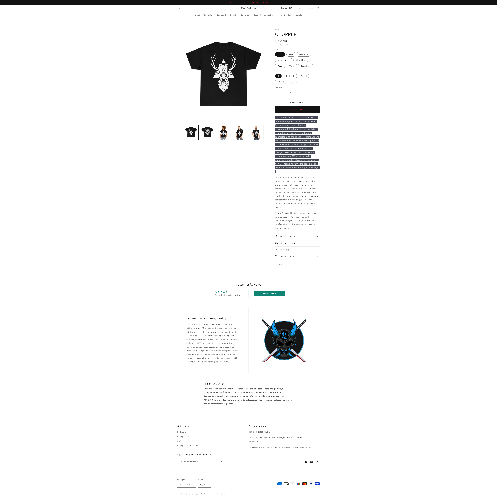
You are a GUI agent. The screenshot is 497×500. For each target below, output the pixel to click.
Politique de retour (185, 436)
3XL (299, 82)
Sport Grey (305, 66)
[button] (180, 8)
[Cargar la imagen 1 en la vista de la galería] (191, 132)
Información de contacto (216, 494)
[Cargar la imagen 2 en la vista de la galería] (207, 132)
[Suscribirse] (221, 462)
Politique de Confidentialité (189, 445)
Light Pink (303, 54)
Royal (280, 66)
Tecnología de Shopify (198, 494)
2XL (302, 76)
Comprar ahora (297, 109)
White (291, 66)
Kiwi (291, 54)
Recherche (181, 432)
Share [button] (280, 264)
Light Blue (300, 60)
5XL (279, 82)
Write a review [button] (269, 293)
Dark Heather (284, 60)
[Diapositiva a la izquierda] (180, 132)
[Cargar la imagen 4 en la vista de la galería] (239, 132)
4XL (312, 76)
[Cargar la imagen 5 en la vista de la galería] (256, 132)
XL (289, 82)
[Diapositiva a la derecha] (267, 132)
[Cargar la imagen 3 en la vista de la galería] (223, 132)
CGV (179, 441)
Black (280, 54)
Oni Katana (186, 494)
